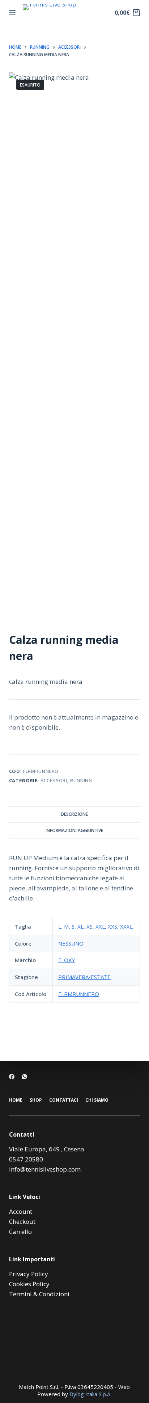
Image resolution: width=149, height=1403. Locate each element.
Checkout (22, 1221)
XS (89, 926)
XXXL (126, 926)
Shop (36, 1100)
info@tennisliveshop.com (45, 1169)
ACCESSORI (54, 780)
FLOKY (66, 960)
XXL (100, 926)
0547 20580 (26, 1159)
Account (20, 1211)
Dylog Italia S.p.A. (90, 1394)
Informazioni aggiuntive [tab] (74, 830)
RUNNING (81, 780)
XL (80, 926)
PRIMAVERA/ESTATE (84, 977)
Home (15, 1100)
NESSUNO (71, 943)
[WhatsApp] (24, 1076)
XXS (112, 926)
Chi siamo (96, 1100)
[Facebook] (11, 1076)
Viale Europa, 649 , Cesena (46, 1149)
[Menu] (12, 12)
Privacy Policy (28, 1274)
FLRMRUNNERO (78, 993)
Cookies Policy (29, 1284)
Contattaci (63, 1100)
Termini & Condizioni (39, 1294)
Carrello (20, 1231)
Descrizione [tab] (74, 814)
